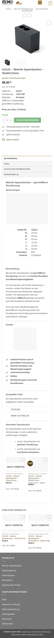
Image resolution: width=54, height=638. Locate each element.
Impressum (7, 619)
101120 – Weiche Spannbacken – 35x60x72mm (14, 537)
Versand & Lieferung (11, 604)
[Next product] (24, 15)
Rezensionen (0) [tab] (11, 174)
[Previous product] (29, 15)
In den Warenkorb (27, 120)
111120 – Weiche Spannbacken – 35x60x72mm (12, 478)
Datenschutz (7, 624)
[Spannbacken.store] (19, 2)
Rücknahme (16, 635)
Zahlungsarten (8, 614)
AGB (4, 600)
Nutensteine (7, 580)
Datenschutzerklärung (41, 632)
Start (8, 9)
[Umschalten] (8, 409)
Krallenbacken (8, 575)
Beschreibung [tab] (10, 158)
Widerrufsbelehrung (10, 609)
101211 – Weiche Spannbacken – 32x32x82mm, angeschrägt (39, 538)
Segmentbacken (9, 571)
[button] (40, 2)
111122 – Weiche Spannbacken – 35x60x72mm (35, 478)
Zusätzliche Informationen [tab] (17, 169)
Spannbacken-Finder (11, 585)
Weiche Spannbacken (23, 9)
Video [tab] (6, 164)
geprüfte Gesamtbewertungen (14, 78)
